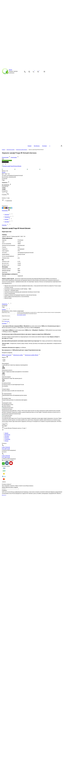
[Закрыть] (48, 1)
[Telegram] (11, 208)
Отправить (4, 490)
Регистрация (6, 321)
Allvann (10, 69)
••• (49, 145)
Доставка (44, 145)
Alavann (3, 172)
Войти (3, 321)
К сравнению (8, 200)
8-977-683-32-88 (6, 448)
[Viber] (8, 208)
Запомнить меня (6, 319)
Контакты (6, 437)
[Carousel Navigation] (32, 164)
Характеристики (6, 231)
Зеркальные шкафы (10, 149)
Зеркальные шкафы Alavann (21, 149)
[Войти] (61, 146)
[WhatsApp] (10, 208)
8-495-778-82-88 (6, 447)
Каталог (44, 72)
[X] (6, 208)
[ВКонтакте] (2, 208)
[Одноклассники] (4, 208)
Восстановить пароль (21, 314)
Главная (29, 145)
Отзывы (6, 440)
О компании (7, 439)
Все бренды (37, 145)
